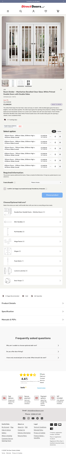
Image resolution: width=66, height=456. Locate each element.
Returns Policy (22, 436)
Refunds (8, 453)
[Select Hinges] (60, 251)
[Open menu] (8, 11)
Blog (12, 427)
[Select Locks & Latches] (60, 271)
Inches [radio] (59, 131)
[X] (41, 418)
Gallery (4, 433)
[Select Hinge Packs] (60, 241)
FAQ (26, 427)
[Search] (20, 11)
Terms (3, 453)
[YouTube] (33, 418)
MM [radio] (54, 131)
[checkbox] (4, 188)
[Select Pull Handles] (60, 231)
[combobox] (46, 182)
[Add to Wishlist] (61, 89)
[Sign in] (33, 11)
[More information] (15, 182)
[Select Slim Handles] (60, 222)
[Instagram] (28, 418)
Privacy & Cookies (39, 433)
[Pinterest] (37, 418)
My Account (5, 427)
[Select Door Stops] (60, 280)
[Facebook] (24, 418)
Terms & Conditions (40, 427)
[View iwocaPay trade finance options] (33, 126)
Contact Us (21, 430)
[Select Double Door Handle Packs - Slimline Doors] (60, 212)
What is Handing (7, 436)
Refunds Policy (38, 430)
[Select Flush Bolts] (60, 261)
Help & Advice (6, 430)
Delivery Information (24, 433)
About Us (21, 427)
